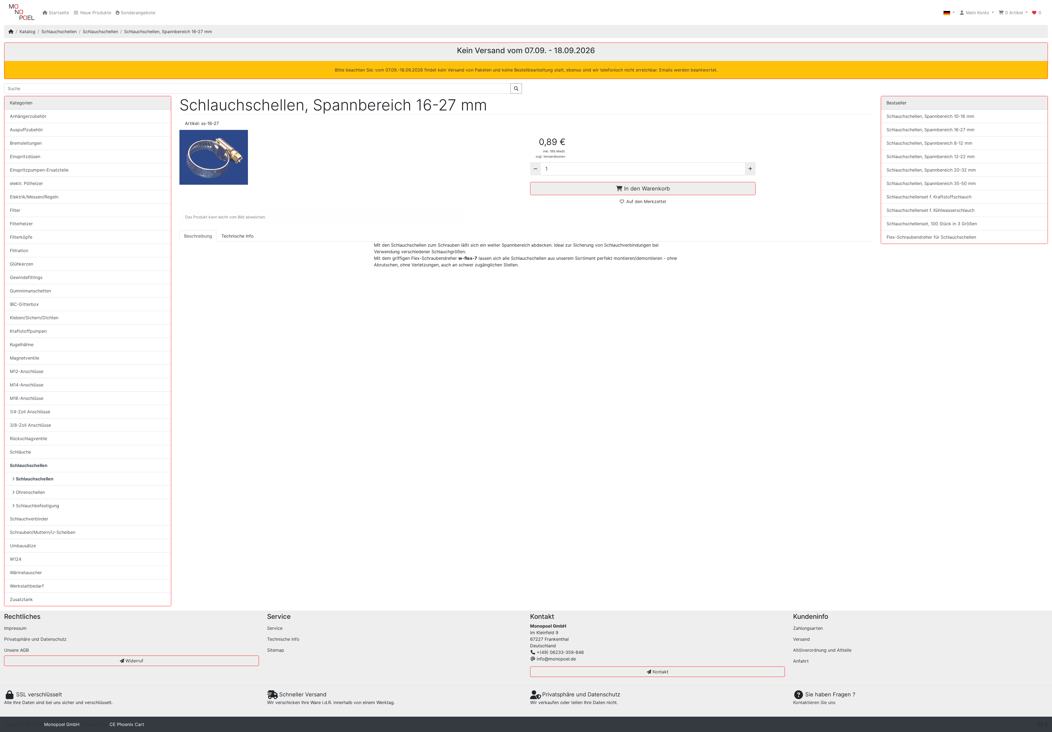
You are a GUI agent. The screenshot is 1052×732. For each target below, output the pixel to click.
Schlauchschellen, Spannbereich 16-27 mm (168, 31)
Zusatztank (21, 599)
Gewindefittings (26, 277)
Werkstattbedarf (27, 586)
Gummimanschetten (30, 291)
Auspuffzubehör (26, 129)
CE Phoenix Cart (127, 724)
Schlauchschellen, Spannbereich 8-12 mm (929, 143)
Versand (801, 639)
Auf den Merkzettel (646, 201)
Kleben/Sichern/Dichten (34, 317)
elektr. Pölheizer (26, 183)
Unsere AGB (16, 650)
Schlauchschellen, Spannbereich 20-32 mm (931, 170)
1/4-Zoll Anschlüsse (30, 411)
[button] (949, 12)
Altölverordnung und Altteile (822, 650)
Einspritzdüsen (25, 156)
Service (274, 628)
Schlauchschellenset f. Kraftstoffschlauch (929, 197)
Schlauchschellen (59, 31)
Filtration (19, 250)
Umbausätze (23, 545)
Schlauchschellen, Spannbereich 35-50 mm (931, 183)
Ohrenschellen (30, 492)
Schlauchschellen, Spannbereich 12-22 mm (931, 156)
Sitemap (275, 650)
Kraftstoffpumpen (28, 331)
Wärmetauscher (26, 572)
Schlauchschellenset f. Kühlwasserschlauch (930, 210)
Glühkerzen (21, 264)
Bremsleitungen (26, 143)
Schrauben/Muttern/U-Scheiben (42, 532)
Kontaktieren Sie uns (814, 702)
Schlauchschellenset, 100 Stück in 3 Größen (932, 223)
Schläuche (20, 452)
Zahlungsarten (808, 628)
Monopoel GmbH (61, 724)
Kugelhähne (21, 344)
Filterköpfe (21, 237)
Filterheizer (21, 223)
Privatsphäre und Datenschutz (35, 639)
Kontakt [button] (659, 671)
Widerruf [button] (133, 660)
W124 (15, 559)
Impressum (15, 628)
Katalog (27, 31)
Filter (15, 210)
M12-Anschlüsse (26, 371)
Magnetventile (24, 358)
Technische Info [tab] (237, 236)
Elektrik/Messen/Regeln (34, 197)
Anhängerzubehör (28, 116)
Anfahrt (801, 661)
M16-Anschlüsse (26, 398)
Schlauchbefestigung (37, 505)
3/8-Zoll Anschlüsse (30, 425)
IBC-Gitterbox (24, 304)
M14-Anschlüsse (26, 385)
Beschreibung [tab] (198, 236)
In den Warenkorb (646, 188)
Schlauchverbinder (29, 519)
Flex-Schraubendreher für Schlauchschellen (931, 237)
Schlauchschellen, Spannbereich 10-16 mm (930, 116)
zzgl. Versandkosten (550, 156)
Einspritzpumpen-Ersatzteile (39, 170)
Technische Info (283, 639)
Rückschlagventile (28, 438)
